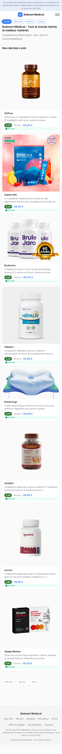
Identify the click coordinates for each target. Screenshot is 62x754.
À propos (49, 725)
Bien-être (18, 21)
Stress (41, 21)
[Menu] (57, 14)
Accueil (7, 21)
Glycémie (30, 719)
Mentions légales (17, 725)
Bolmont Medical (31, 14)
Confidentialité (35, 725)
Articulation (43, 719)
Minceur (30, 21)
